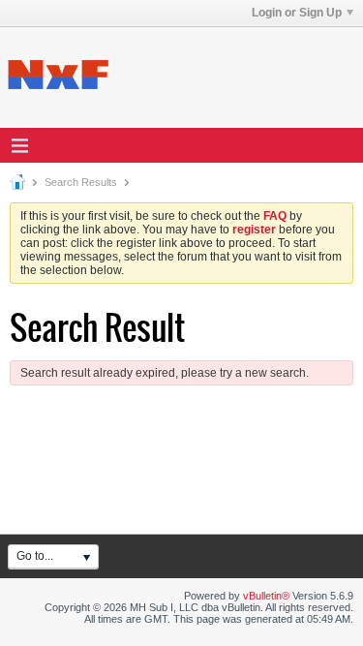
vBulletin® (266, 595)
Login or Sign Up (297, 12)
